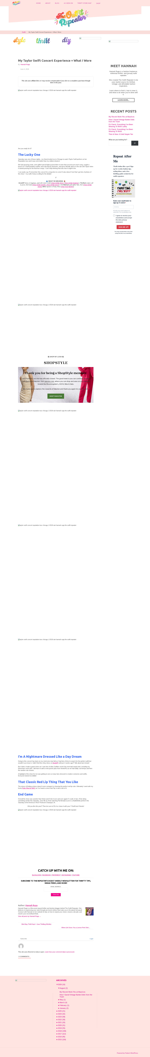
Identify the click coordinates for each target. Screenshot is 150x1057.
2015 (62, 1039)
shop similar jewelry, (40, 185)
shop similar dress (57, 183)
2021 (61, 1022)
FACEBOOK (46, 875)
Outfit (24, 32)
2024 (61, 1014)
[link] (104, 3)
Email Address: (56, 886)
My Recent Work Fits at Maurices (121, 117)
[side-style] (19, 41)
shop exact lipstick (67, 186)
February (64, 1005)
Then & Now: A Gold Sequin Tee (121, 134)
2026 (61, 984)
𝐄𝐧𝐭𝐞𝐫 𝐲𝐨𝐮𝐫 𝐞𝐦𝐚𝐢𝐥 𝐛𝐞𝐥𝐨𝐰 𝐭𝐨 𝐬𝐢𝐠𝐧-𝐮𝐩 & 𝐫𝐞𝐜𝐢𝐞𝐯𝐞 (122, 202)
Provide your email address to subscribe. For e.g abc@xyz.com (122, 211)
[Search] (134, 143)
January (64, 1008)
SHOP (98, 3)
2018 (62, 1031)
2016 (61, 1037)
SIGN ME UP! (123, 227)
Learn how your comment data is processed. (60, 952)
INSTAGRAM (66, 875)
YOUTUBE (75, 875)
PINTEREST (56, 875)
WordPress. (134, 1053)
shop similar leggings (71, 183)
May (63, 1000)
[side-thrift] (43, 41)
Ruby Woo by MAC (28, 788)
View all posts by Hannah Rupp (29, 916)
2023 (61, 1017)
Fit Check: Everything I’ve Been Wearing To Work (121, 130)
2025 (61, 1011)
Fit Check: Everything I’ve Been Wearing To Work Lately (121, 125)
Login (91, 938)
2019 (61, 1028)
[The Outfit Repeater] (16, 3)
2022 (61, 1019)
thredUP (55, 763)
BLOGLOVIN (36, 875)
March (63, 1002)
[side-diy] (67, 41)
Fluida (127, 1053)
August (64, 988)
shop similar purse (53, 185)
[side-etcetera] (90, 41)
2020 (61, 1025)
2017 (62, 1034)
